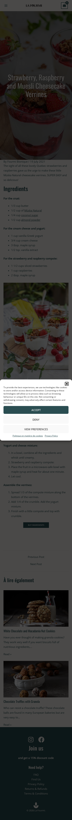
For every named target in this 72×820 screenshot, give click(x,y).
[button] (67, 384)
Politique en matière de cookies (28, 435)
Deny (36, 419)
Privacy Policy (51, 435)
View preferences (36, 429)
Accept (36, 410)
